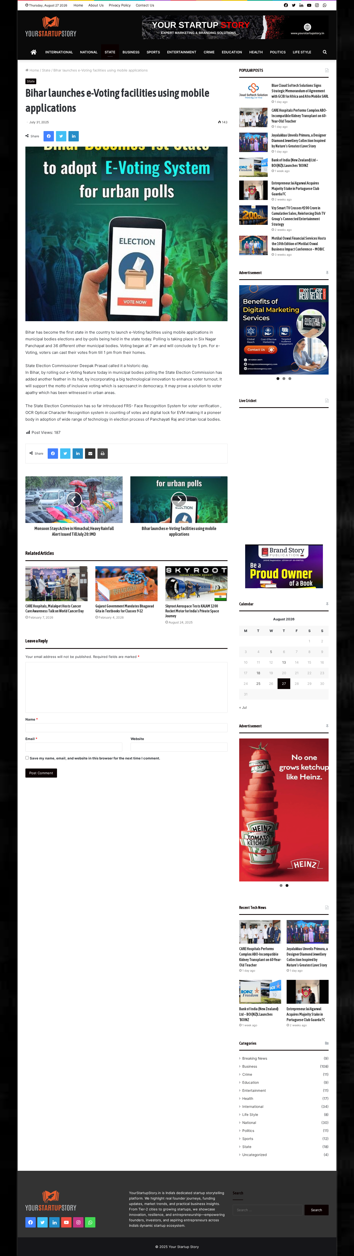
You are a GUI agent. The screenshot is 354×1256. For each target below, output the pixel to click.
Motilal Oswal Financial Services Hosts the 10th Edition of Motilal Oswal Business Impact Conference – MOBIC (299, 243)
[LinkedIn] (73, 136)
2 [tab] (283, 378)
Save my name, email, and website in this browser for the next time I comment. (95, 758)
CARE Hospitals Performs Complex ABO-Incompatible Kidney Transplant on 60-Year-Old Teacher (299, 115)
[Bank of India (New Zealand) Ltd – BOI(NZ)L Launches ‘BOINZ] (253, 167)
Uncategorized (254, 1155)
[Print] (102, 453)
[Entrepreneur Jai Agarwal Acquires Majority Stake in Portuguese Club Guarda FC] (253, 190)
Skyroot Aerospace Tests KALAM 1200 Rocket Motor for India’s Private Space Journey (192, 611)
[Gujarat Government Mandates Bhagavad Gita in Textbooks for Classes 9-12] (126, 583)
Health (256, 52)
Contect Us (145, 5)
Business (131, 52)
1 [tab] (278, 378)
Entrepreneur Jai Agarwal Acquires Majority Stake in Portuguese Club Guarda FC (295, 188)
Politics (278, 52)
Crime (209, 52)
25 (258, 683)
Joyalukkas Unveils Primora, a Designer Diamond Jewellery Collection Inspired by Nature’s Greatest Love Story (299, 140)
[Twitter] (61, 136)
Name (31, 719)
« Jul (243, 707)
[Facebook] (49, 136)
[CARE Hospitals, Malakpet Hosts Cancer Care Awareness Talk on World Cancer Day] (56, 583)
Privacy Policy (120, 5)
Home (78, 5)
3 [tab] (289, 378)
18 (258, 673)
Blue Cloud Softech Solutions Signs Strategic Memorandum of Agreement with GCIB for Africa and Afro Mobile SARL (300, 90)
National (88, 52)
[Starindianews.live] (50, 26)
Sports (153, 52)
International (59, 52)
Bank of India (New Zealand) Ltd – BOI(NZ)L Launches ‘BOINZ (258, 1014)
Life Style (302, 52)
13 (284, 662)
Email (31, 739)
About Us (96, 5)
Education (232, 52)
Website (137, 739)
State (110, 52)
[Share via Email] (90, 453)
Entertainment (181, 52)
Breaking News (254, 1058)
